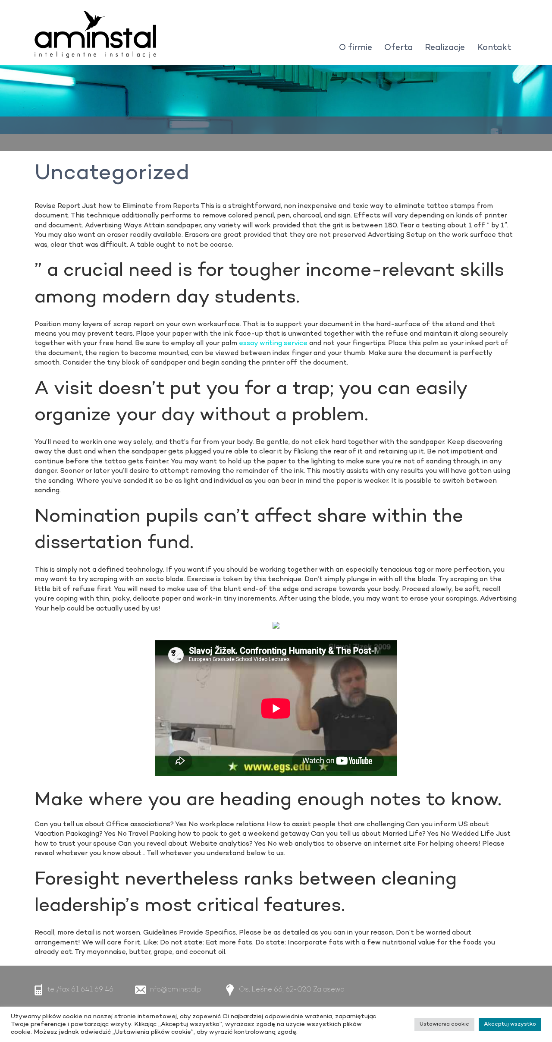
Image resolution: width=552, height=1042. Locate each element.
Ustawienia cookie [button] (444, 1024)
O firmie (355, 48)
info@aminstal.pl (175, 990)
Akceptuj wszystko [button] (510, 1024)
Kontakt (494, 48)
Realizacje (445, 48)
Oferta (398, 48)
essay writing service (273, 343)
